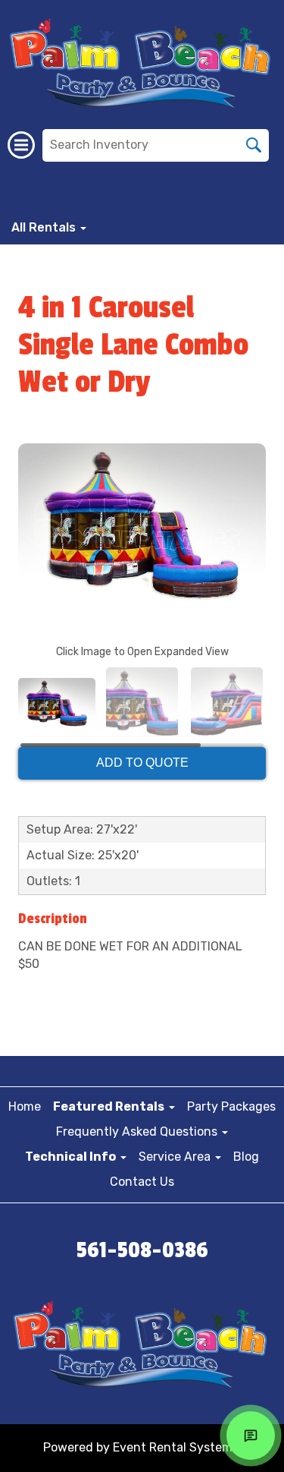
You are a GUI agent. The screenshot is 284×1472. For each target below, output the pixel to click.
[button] (114, 1106)
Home (24, 1106)
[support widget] (250, 1435)
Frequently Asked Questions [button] (138, 1131)
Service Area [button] (176, 1156)
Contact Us (142, 1181)
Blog (246, 1156)
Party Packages (231, 1106)
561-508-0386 (142, 1250)
